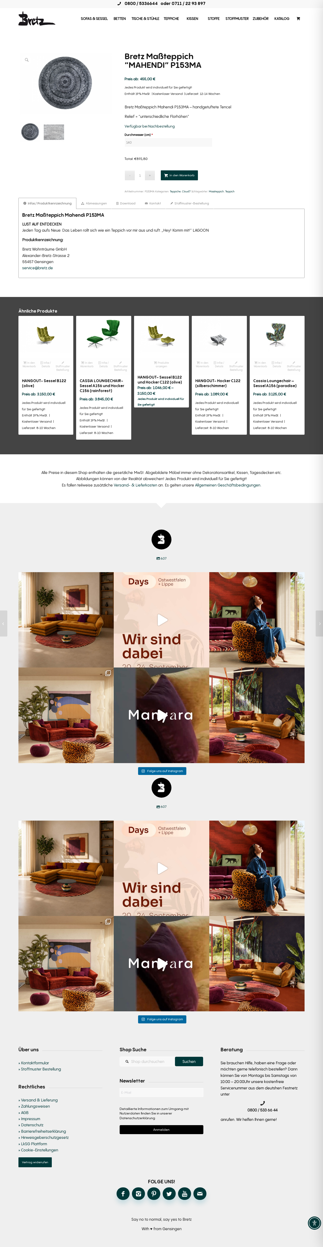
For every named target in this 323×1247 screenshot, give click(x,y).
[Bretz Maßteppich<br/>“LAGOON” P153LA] (3, 623)
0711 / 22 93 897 (188, 3)
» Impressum (29, 1118)
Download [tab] (127, 203)
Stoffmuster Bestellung (63, 367)
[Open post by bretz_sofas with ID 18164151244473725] (66, 620)
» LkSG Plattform (32, 1143)
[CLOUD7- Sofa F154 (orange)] (319, 623)
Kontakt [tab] (155, 203)
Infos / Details (46, 364)
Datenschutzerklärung (137, 1118)
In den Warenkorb (182, 175)
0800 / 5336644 (140, 3)
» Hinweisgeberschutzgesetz (43, 1137)
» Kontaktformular (33, 1063)
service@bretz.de (37, 267)
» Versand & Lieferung (38, 1100)
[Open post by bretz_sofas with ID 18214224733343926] (161, 620)
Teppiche (175, 191)
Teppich (230, 191)
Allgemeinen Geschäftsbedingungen (227, 485)
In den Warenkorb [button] (29, 364)
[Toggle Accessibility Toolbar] (314, 1223)
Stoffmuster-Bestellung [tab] (191, 203)
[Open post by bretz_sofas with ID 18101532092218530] (161, 715)
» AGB (23, 1112)
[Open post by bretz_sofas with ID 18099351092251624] (257, 715)
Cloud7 (186, 191)
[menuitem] (94, 18)
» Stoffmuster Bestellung (39, 1069)
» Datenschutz (30, 1125)
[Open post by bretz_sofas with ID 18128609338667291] (66, 715)
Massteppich (216, 191)
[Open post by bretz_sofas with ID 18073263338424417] (257, 620)
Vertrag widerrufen (35, 1162)
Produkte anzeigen (162, 364)
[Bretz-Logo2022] (36, 18)
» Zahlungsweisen (34, 1106)
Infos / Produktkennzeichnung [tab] (49, 203)
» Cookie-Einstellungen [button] (38, 1150)
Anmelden (161, 1129)
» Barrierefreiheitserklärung (42, 1131)
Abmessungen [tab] (96, 203)
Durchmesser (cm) (139, 135)
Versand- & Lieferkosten (135, 485)
